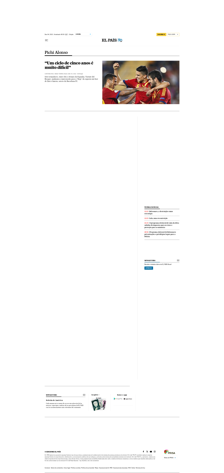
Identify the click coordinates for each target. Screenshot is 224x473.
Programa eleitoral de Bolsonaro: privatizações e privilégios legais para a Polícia (160, 234)
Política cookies (75, 468)
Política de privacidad (87, 468)
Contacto (47, 468)
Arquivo (94, 395)
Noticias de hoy (140, 468)
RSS (129, 468)
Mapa (96, 468)
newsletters (149, 260)
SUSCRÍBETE (161, 34)
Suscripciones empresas (120, 468)
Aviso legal (67, 468)
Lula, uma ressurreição (158, 218)
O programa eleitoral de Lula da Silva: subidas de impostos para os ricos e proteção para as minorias (161, 225)
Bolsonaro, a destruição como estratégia (158, 212)
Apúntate (148, 268)
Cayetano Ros (49, 74)
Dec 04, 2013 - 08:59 (75, 74)
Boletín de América (54, 400)
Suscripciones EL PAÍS (105, 468)
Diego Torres (59, 74)
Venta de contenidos (57, 468)
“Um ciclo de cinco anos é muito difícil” (69, 65)
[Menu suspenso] (46, 40)
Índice (133, 468)
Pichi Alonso (56, 52)
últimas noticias (151, 207)
